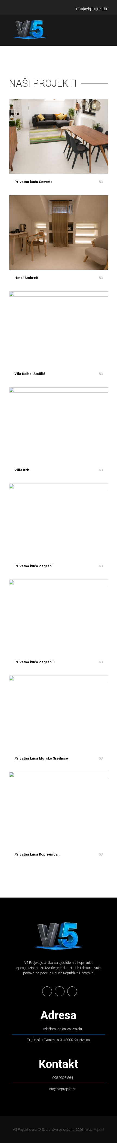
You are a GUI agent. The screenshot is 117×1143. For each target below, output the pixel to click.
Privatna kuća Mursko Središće (41, 758)
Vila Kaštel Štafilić (29, 374)
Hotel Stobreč (26, 278)
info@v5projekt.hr (62, 1089)
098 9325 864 (62, 1078)
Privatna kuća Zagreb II (34, 662)
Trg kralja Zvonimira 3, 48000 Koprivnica (58, 1040)
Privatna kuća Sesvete (33, 182)
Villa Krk (21, 470)
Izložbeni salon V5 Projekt (62, 1029)
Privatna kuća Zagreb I (34, 566)
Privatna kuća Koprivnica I (37, 854)
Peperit (98, 1129)
